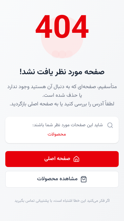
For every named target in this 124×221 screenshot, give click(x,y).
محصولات (57, 134)
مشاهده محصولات (57, 179)
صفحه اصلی (57, 159)
